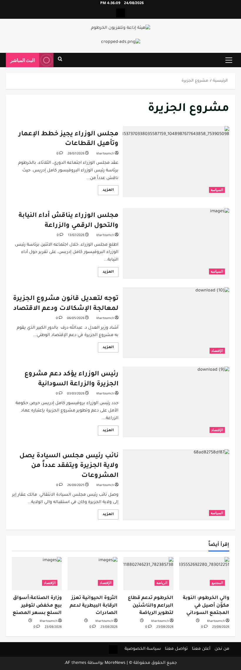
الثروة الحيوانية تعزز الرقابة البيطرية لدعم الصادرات (94, 605)
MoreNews (115, 663)
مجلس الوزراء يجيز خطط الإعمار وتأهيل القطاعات (176, 161)
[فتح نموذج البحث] (60, 60)
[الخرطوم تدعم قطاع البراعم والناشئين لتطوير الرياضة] (148, 573)
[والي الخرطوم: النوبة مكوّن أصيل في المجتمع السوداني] (204, 573)
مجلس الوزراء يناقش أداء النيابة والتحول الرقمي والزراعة (176, 243)
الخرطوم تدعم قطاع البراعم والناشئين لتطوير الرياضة (150, 605)
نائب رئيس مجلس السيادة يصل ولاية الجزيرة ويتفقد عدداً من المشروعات (176, 484)
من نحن (222, 649)
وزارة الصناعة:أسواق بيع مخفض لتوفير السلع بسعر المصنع (37, 605)
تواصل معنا (176, 649)
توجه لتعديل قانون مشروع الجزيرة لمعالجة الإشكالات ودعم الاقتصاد (176, 322)
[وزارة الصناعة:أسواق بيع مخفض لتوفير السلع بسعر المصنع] (37, 573)
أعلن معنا (201, 649)
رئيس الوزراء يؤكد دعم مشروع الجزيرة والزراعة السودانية (176, 402)
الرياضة (161, 582)
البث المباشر (22, 60)
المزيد (106, 191)
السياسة (217, 190)
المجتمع (217, 582)
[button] (228, 60)
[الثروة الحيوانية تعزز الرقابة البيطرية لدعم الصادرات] (93, 573)
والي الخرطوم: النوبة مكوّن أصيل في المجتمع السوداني (206, 605)
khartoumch (105, 154)
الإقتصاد (217, 350)
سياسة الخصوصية (143, 649)
